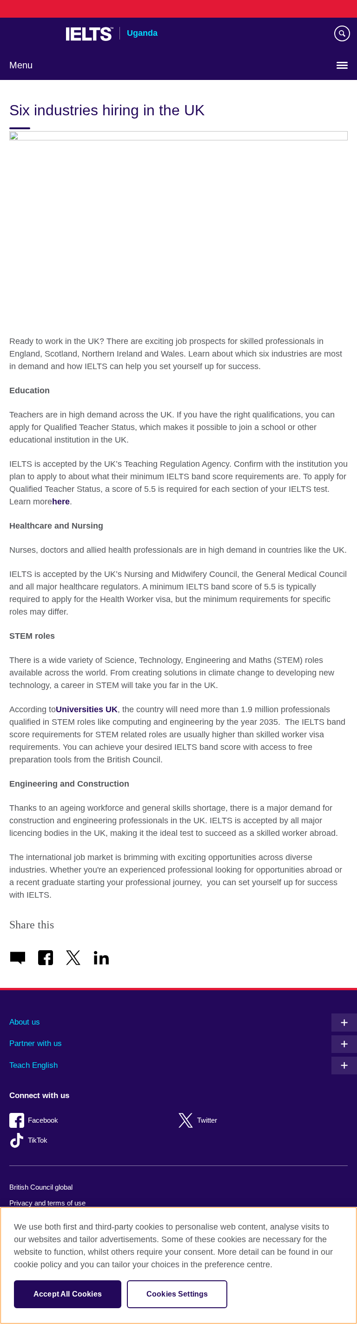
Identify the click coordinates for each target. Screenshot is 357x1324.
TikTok (37, 1140)
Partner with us (35, 1043)
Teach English (33, 1065)
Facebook (43, 1120)
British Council (33, 34)
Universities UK (87, 709)
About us (24, 1022)
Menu (21, 65)
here (61, 501)
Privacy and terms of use (47, 1203)
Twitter (207, 1120)
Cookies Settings (177, 1294)
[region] (178, 1265)
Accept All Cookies (67, 1294)
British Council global (41, 1187)
